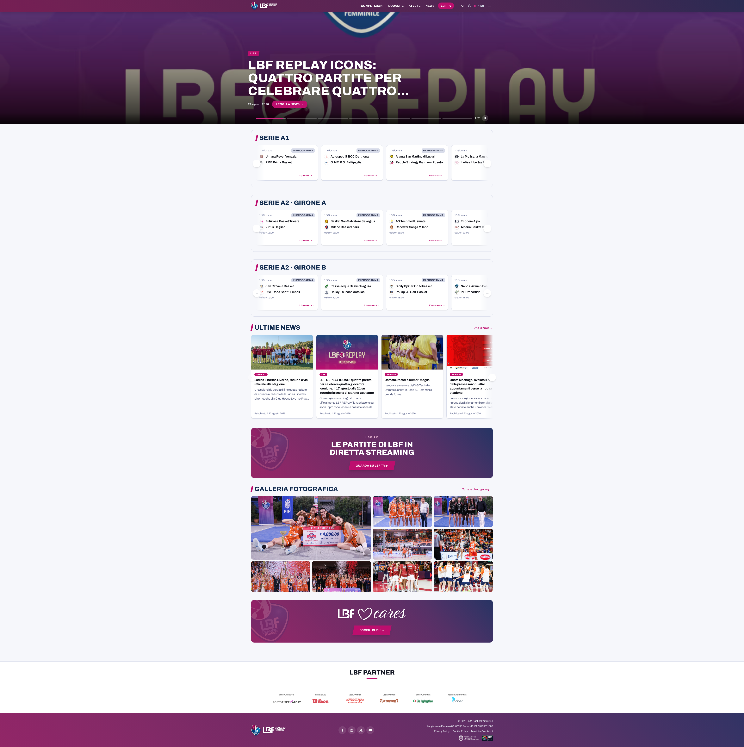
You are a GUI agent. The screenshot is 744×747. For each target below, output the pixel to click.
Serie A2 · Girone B (292, 267)
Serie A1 (274, 138)
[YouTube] (370, 730)
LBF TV (446, 5)
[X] (361, 730)
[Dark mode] (469, 6)
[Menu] (489, 5)
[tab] (271, 118)
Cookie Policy (460, 731)
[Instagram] (352, 730)
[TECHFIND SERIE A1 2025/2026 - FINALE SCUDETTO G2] (402, 576)
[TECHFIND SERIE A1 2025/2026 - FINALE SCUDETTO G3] (402, 544)
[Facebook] (342, 730)
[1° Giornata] (287, 162)
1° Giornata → (307, 176)
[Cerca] (462, 6)
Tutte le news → (482, 327)
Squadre (396, 5)
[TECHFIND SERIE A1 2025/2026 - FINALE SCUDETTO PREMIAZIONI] (280, 576)
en (482, 5)
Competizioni (372, 5)
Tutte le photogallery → (477, 489)
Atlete (414, 5)
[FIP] (469, 738)
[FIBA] (487, 738)
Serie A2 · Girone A (292, 203)
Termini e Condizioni (482, 731)
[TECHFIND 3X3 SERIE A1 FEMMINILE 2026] (311, 528)
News (430, 5)
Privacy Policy (442, 731)
